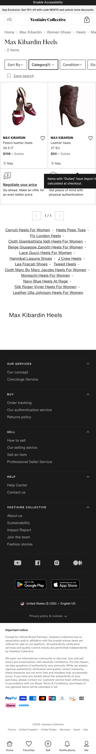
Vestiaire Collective (26, 507)
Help (11, 477)
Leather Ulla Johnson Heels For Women (48, 292)
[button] (87, 19)
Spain (76, 729)
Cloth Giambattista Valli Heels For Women (45, 241)
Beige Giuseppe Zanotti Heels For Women (45, 247)
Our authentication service (29, 409)
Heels (81, 32)
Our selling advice (22, 447)
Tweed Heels (65, 264)
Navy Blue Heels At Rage (45, 281)
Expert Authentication (67, 184)
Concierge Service (22, 379)
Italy (85, 729)
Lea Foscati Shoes (31, 264)
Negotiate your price (20, 184)
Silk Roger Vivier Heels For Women (46, 287)
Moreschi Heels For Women (45, 275)
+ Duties (17, 153)
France (12, 729)
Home (9, 32)
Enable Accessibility (48, 2)
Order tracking (19, 402)
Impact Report (19, 530)
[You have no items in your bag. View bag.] (87, 19)
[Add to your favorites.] (42, 138)
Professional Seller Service (29, 461)
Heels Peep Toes (71, 230)
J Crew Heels (69, 258)
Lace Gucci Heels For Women (45, 253)
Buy (10, 394)
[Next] (59, 215)
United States (49, 729)
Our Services (19, 364)
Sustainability (18, 522)
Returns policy (19, 417)
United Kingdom (28, 729)
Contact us (16, 492)
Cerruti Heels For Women (27, 230)
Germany (65, 729)
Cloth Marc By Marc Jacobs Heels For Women (45, 270)
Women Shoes (59, 32)
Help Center (17, 485)
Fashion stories (20, 544)
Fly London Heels (45, 236)
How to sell (16, 440)
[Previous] (36, 215)
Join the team (18, 537)
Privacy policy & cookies (46, 616)
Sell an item (17, 454)
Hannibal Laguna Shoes (31, 258)
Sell (11, 432)
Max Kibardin (30, 32)
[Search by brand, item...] (9, 19)
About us (14, 515)
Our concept (17, 372)
